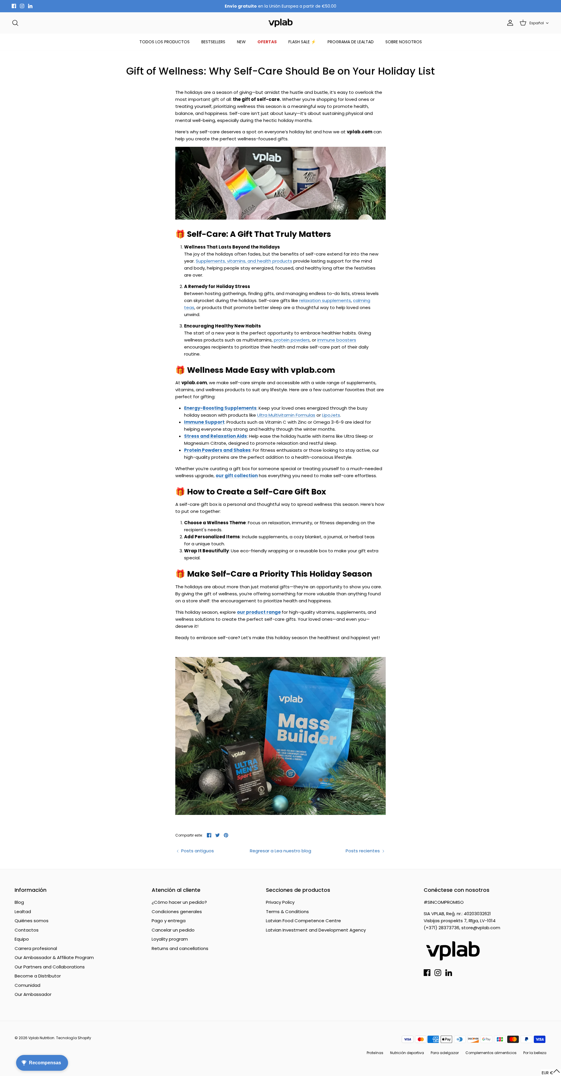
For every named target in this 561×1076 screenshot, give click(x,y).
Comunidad (27, 985)
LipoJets (331, 415)
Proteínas (375, 1052)
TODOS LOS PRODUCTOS (164, 42)
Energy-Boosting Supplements (220, 408)
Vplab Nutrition (41, 1037)
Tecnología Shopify (73, 1037)
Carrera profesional (36, 948)
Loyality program (170, 939)
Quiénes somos (32, 921)
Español (536, 22)
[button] (551, 1072)
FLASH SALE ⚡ (302, 42)
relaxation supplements (325, 300)
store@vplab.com (480, 928)
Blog (19, 902)
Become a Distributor (38, 976)
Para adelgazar (445, 1052)
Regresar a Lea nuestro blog (280, 851)
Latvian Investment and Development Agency (316, 930)
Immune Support (204, 422)
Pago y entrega (169, 921)
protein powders (292, 340)
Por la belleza (534, 1052)
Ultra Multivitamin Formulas (286, 415)
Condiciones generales (177, 911)
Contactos (27, 930)
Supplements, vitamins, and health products (244, 261)
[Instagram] (22, 6)
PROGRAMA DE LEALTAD (351, 42)
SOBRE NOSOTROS (403, 42)
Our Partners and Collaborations (50, 967)
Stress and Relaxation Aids (215, 436)
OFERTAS (267, 42)
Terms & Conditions (287, 911)
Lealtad (23, 911)
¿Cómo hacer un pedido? (179, 902)
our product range (259, 612)
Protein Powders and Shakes (217, 450)
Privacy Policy (280, 902)
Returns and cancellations (180, 948)
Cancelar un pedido (173, 930)
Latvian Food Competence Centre (303, 921)
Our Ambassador (33, 994)
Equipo (22, 939)
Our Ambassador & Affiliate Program (54, 957)
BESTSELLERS (213, 42)
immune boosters (336, 340)
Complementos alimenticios (491, 1052)
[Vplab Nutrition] (280, 23)
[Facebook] (14, 6)
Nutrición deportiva (407, 1052)
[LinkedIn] (30, 6)
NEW (241, 42)
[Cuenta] (509, 22)
